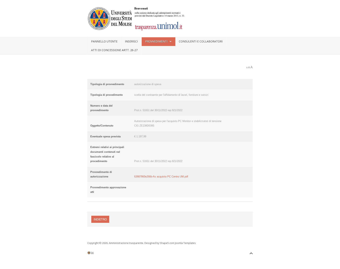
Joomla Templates (185, 243)
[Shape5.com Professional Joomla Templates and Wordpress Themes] (95, 253)
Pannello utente (104, 41)
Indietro (100, 219)
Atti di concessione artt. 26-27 (114, 50)
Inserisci (131, 41)
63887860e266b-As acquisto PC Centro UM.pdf (161, 176)
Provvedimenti (156, 41)
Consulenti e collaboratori (201, 41)
